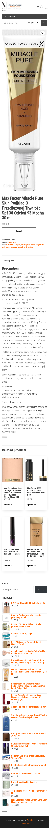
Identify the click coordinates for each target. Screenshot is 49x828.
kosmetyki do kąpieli (28, 245)
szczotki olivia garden (25, 247)
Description (9, 260)
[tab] (24, 260)
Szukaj (5, 583)
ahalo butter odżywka (13, 245)
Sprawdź (19, 231)
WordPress (31, 820)
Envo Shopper (24, 823)
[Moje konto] (38, 7)
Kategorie (11, 16)
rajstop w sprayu (11, 247)
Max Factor (13, 242)
